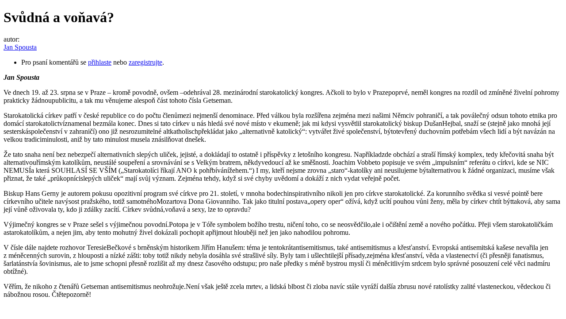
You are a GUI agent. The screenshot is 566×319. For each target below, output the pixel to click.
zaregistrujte (145, 62)
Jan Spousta (20, 47)
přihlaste (99, 62)
